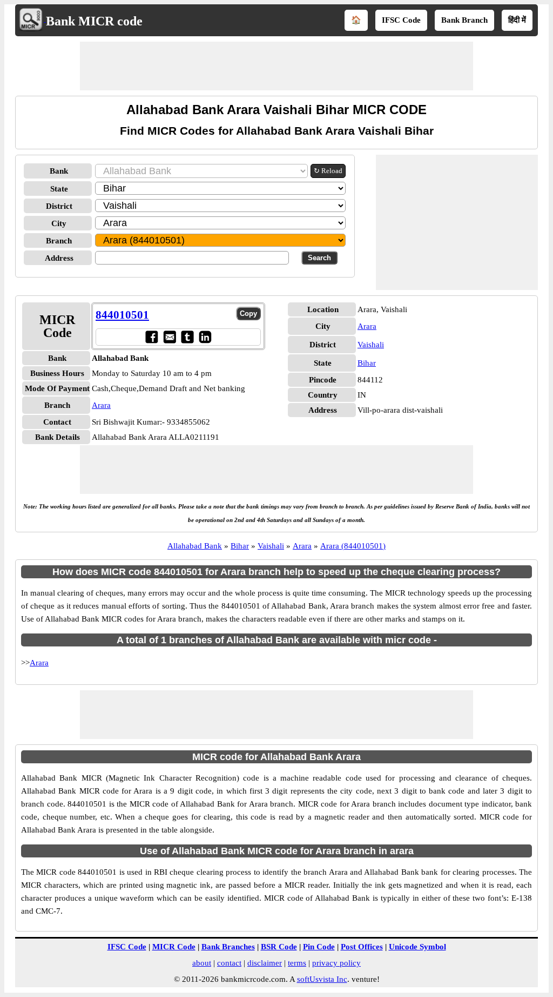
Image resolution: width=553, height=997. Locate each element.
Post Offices (362, 946)
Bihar (367, 363)
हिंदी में (517, 20)
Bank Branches (228, 946)
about (201, 963)
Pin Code (319, 946)
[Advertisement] (276, 66)
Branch (59, 240)
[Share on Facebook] (151, 337)
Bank (59, 171)
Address (59, 258)
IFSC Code (401, 20)
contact (229, 963)
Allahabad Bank (194, 546)
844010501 (122, 314)
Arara (101, 405)
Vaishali (371, 344)
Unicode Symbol (417, 946)
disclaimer (264, 963)
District (59, 206)
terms (297, 963)
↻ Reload (328, 171)
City (58, 223)
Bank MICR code (94, 21)
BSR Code (279, 946)
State (59, 188)
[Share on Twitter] (187, 337)
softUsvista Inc (322, 979)
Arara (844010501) (353, 546)
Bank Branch (464, 20)
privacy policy (336, 963)
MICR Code (173, 946)
